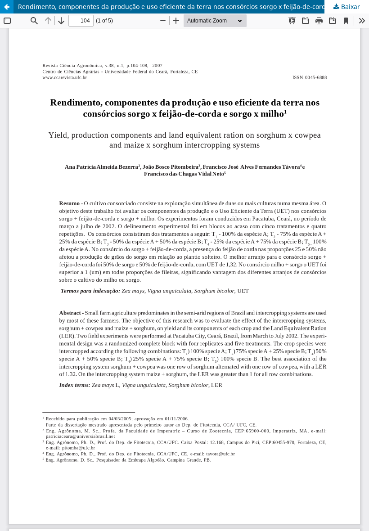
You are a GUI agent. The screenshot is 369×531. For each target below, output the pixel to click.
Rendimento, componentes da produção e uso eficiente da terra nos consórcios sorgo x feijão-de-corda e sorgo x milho (193, 6)
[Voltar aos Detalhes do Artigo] (7, 7)
